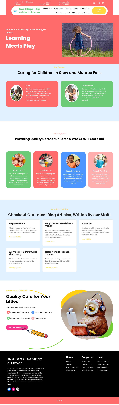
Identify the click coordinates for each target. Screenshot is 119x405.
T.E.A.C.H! (87, 223)
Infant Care (18, 170)
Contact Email (102, 370)
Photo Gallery (71, 370)
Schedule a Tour (103, 364)
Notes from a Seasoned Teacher (57, 253)
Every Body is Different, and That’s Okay (23, 253)
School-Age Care (101, 171)
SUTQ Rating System (17, 327)
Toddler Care (46, 170)
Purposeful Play (17, 223)
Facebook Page (103, 361)
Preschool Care (73, 171)
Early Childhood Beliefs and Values (59, 224)
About (68, 361)
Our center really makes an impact (27, 377)
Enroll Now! (99, 11)
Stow (28, 85)
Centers (69, 364)
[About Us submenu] (51, 8)
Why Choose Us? (72, 367)
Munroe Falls (87, 85)
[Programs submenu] (62, 8)
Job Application (103, 367)
